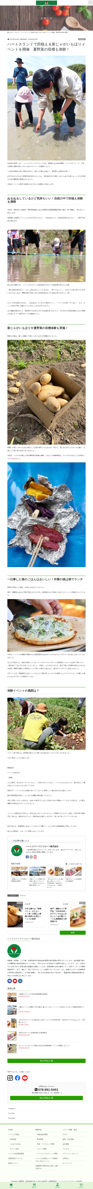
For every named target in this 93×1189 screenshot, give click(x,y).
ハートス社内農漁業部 (16, 1154)
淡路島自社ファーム (15, 1158)
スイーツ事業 (41, 1149)
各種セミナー (13, 1163)
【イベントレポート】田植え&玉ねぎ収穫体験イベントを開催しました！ (44, 1045)
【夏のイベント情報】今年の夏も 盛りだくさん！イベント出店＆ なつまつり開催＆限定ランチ (37, 882)
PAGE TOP (89, 1179)
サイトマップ (67, 1163)
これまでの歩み (15, 1144)
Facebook (11, 1118)
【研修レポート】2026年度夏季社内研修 (19, 880)
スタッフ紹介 (14, 1149)
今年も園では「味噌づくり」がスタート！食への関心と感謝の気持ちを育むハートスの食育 (33, 914)
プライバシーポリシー (70, 1154)
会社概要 (66, 1144)
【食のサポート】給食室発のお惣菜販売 (73, 880)
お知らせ (81, 39)
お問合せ (66, 1158)
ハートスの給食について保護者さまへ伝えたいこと (46, 1159)
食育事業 (40, 1139)
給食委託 (57, 1187)
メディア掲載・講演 (70, 1130)
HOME (10, 1130)
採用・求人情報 (68, 1139)
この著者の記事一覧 (74, 864)
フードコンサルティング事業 (47, 1154)
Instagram (11, 1108)
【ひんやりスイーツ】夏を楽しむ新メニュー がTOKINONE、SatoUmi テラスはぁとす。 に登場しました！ (55, 883)
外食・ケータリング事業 (45, 1144)
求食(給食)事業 (42, 1134)
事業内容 (38, 1130)
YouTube (11, 1113)
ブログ (65, 1134)
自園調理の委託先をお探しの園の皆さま (46, 1167)
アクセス (66, 1149)
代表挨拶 (13, 1139)
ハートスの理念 (13, 1134)
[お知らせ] (15, 907)
